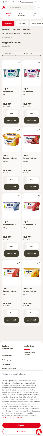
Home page (6, 29)
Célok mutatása (21, 431)
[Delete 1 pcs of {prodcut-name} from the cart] (5, 113)
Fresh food (26, 29)
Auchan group (6, 360)
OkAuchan (22, 23)
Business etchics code (9, 368)
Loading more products (23, 333)
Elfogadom (21, 425)
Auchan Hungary (7, 355)
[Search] (10, 8)
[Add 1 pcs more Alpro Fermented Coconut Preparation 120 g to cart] (17, 113)
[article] (11, 93)
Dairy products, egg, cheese (11, 33)
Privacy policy (6, 364)
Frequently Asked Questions (29, 353)
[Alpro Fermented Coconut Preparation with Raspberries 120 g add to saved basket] (38, 63)
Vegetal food (27, 33)
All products (8, 23)
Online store (16, 29)
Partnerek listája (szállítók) (12, 418)
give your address (27, 2)
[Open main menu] (38, 7)
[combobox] (21, 7)
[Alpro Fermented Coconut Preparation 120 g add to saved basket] (18, 63)
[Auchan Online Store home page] (4, 8)
